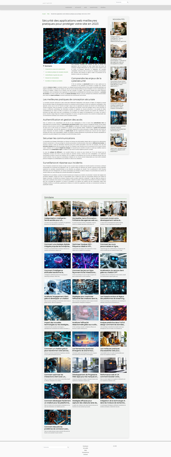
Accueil (44, 14)
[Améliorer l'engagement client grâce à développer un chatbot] (57, 287)
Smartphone (93, 7)
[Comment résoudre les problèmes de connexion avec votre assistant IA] (57, 417)
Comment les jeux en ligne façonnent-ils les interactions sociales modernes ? (83, 272)
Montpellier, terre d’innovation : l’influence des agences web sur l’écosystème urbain (118, 61)
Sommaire (48, 66)
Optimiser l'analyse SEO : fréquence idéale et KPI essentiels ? (118, 149)
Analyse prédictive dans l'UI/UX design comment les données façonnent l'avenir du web (112, 325)
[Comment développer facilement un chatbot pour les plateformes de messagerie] (57, 391)
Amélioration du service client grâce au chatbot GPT (112, 271)
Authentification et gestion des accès (54, 75)
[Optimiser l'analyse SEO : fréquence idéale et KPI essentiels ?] (118, 140)
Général (103, 7)
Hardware (68, 7)
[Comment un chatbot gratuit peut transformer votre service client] (57, 339)
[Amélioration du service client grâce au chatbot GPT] (113, 260)
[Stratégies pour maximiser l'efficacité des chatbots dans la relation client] (85, 287)
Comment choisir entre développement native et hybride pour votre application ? (118, 84)
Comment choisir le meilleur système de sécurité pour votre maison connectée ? (116, 106)
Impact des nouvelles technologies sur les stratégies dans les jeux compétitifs (56, 325)
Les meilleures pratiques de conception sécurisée (56, 72)
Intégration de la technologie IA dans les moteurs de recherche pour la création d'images (112, 403)
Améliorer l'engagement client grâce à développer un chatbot (56, 297)
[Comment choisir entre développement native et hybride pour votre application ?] (118, 73)
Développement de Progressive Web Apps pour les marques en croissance (84, 377)
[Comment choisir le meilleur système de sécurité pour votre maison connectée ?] (118, 95)
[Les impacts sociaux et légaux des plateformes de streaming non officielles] (113, 287)
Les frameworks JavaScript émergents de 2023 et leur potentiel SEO (83, 351)
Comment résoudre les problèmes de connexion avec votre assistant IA (56, 429)
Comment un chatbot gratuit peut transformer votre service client (56, 351)
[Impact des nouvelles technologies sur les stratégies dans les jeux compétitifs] (57, 313)
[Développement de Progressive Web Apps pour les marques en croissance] (85, 365)
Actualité (78, 7)
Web (85, 7)
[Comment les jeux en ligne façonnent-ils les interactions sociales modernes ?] (85, 260)
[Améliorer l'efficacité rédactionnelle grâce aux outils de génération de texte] (85, 313)
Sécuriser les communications (52, 78)
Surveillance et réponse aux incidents (53, 81)
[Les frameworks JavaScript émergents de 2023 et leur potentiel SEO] (85, 339)
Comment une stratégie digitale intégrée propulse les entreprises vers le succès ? (118, 128)
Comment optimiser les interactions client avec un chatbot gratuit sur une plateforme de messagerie (54, 378)
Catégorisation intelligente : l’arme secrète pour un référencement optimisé (118, 39)
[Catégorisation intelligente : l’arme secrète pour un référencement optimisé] (118, 28)
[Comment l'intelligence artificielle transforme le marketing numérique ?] (57, 260)
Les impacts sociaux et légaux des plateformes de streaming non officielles (112, 298)
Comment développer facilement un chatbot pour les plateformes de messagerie (57, 403)
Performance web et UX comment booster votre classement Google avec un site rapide (112, 378)
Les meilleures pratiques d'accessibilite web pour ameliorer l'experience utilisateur (113, 351)
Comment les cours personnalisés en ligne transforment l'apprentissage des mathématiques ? (113, 247)
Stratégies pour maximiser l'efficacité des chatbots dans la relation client (84, 298)
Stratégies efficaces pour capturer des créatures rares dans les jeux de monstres (85, 403)
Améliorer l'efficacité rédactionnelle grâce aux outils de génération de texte (84, 325)
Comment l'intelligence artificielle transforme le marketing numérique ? (53, 272)
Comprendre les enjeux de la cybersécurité (55, 69)
